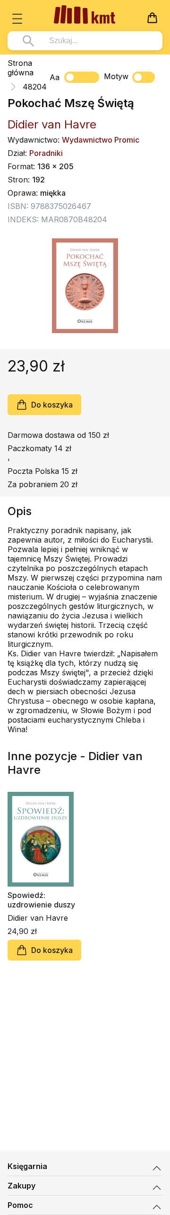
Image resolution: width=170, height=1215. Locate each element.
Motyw (116, 76)
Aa (55, 77)
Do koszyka (52, 404)
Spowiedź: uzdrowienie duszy (41, 899)
